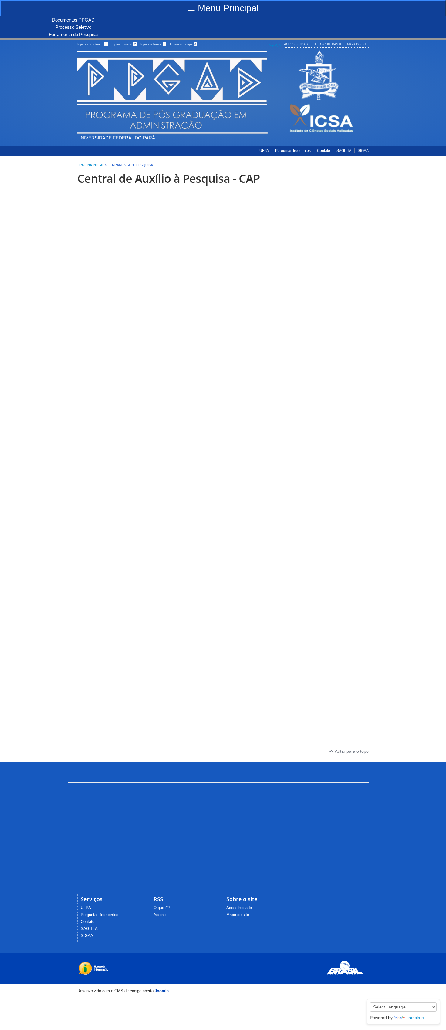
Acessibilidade (297, 44)
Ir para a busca (152, 44)
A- (281, 45)
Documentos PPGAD (73, 19)
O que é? (162, 908)
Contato (323, 151)
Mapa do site (358, 44)
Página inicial (91, 165)
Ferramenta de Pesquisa (73, 34)
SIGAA (363, 151)
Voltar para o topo (351, 751)
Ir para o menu (124, 44)
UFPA (264, 151)
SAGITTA (343, 151)
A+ (271, 45)
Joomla (162, 990)
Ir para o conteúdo (92, 44)
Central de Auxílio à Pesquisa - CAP (168, 178)
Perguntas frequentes (293, 151)
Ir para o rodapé (183, 44)
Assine (160, 915)
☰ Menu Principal (223, 8)
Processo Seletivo (73, 27)
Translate (415, 1017)
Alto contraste (328, 44)
